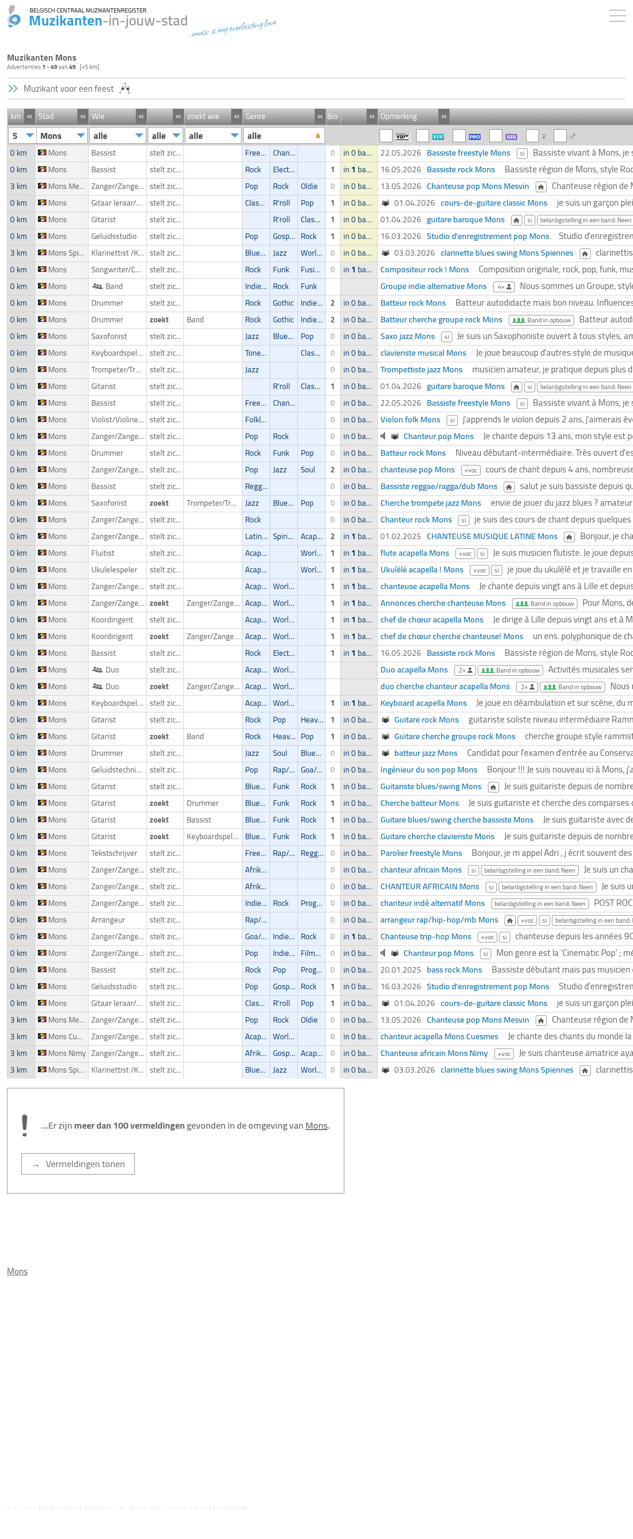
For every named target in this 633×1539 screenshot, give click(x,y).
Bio (332, 116)
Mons (17, 1271)
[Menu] (620, 14)
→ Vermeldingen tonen (78, 1163)
